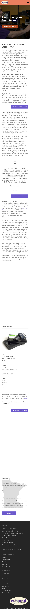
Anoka (4, 562)
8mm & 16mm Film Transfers (11, 531)
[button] (28, 2)
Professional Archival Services (11, 549)
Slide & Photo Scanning (9, 535)
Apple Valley (6, 559)
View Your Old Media (8, 542)
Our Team (5, 584)
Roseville (4, 557)
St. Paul (4, 564)
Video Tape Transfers (9, 529)
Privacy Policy (6, 590)
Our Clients (5, 586)
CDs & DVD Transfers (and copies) (12, 533)
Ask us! (26, 398)
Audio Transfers (7, 538)
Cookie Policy (6, 593)
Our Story (5, 581)
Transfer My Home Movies (10, 545)
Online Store (6, 573)
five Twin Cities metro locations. (15, 209)
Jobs (3, 588)
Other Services (6, 540)
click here (16, 402)
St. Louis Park (6, 566)
